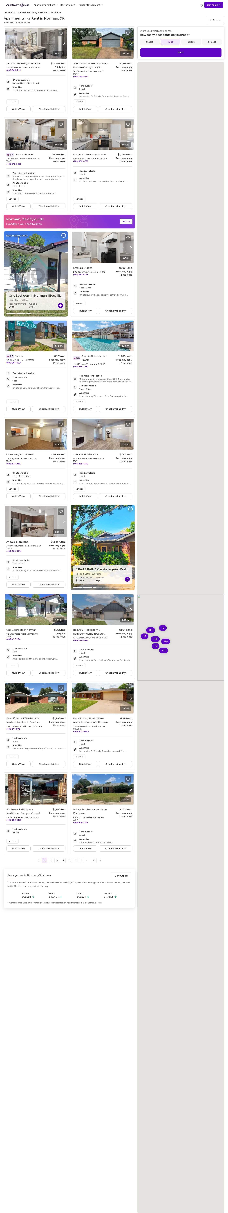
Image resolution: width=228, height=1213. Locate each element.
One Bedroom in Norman (21, 630)
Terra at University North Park (23, 63)
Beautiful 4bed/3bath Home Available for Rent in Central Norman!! (23, 722)
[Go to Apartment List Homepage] (17, 5)
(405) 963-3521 (13, 363)
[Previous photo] (7, 43)
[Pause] (63, 235)
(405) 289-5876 (13, 820)
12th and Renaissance (85, 454)
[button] (150, 630)
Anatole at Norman (17, 541)
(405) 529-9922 (80, 640)
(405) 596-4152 (80, 823)
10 (94, 860)
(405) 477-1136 (13, 639)
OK (14, 12)
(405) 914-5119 (13, 729)
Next (181, 52)
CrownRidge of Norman (20, 454)
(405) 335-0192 (13, 464)
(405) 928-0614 (13, 551)
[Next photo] (64, 43)
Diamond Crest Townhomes (89, 154)
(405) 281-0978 (80, 77)
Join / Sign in (213, 5)
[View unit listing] (60, 305)
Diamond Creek (24, 154)
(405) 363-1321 (13, 70)
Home (7, 12)
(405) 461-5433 (80, 275)
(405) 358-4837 (80, 367)
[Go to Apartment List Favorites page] (201, 5)
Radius (19, 356)
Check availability (48, 109)
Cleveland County (27, 12)
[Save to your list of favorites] (61, 33)
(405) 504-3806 (81, 732)
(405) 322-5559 (80, 464)
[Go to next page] (100, 860)
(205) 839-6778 (80, 161)
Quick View (18, 109)
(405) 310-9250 (13, 164)
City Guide (121, 875)
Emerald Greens (82, 268)
